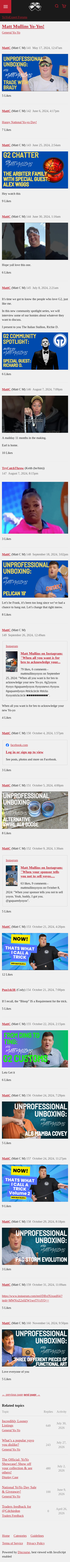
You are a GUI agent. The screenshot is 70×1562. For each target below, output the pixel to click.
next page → (32, 1394)
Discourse (24, 1552)
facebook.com (19, 745)
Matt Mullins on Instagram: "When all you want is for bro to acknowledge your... (42, 658)
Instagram (12, 646)
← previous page (12, 1394)
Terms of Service (12, 1543)
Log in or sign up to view (24, 752)
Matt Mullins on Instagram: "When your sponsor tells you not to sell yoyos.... (42, 872)
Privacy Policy (36, 1543)
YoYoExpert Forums (14, 17)
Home (6, 1535)
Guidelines (37, 1535)
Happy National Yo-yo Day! (19, 122)
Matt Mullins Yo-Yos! (23, 26)
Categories (20, 1535)
